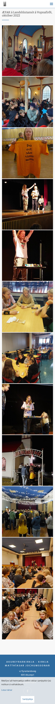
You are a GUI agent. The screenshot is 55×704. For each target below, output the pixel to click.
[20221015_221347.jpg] (27, 153)
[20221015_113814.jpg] (27, 409)
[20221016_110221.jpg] (27, 102)
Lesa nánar (6, 690)
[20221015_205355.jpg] (27, 255)
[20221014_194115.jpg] (27, 562)
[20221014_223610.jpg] (27, 460)
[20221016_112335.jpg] (27, 50)
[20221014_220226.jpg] (27, 511)
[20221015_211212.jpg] (27, 204)
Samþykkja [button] (27, 699)
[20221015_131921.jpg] (27, 306)
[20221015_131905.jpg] (27, 358)
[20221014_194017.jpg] (27, 614)
